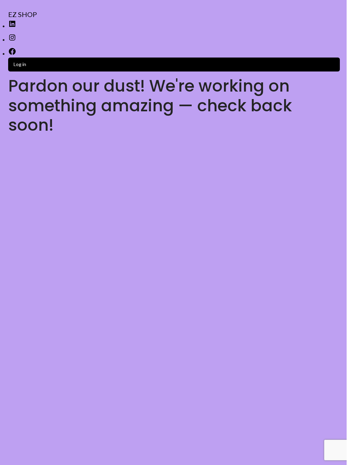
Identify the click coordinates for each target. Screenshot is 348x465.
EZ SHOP (22, 14)
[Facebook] (12, 54)
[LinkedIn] (12, 26)
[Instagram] (12, 40)
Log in (20, 64)
